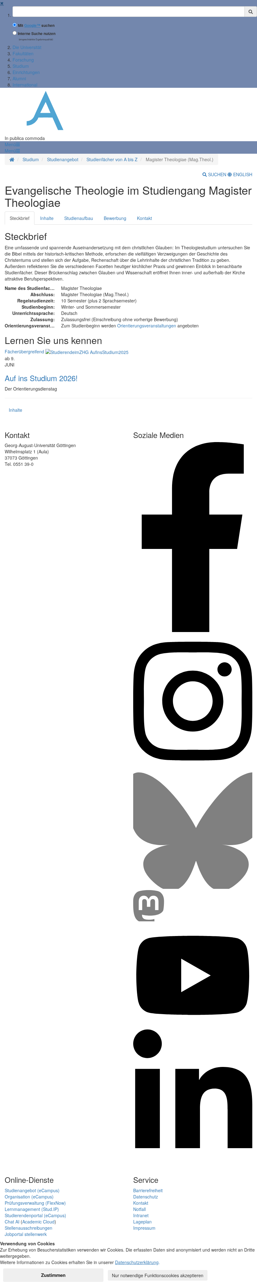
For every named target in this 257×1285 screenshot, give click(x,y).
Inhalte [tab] (47, 218)
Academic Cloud (38, 1221)
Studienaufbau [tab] (78, 218)
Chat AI (12, 1221)
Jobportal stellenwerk (26, 1234)
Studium (21, 66)
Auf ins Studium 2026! (41, 377)
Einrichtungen (26, 72)
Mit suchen (36, 25)
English (242, 174)
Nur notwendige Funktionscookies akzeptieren (157, 1275)
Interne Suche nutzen (36, 33)
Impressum (144, 1228)
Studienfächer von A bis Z (112, 159)
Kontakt (140, 1203)
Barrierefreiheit (148, 1190)
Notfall (139, 1209)
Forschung (23, 60)
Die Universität (27, 47)
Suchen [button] (217, 174)
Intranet (141, 1215)
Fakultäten (23, 53)
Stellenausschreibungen (28, 1228)
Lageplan (142, 1221)
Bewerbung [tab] (115, 218)
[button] (12, 144)
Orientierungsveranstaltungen (146, 325)
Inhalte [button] (15, 410)
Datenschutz (145, 1196)
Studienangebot (62, 159)
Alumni (19, 78)
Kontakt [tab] (144, 218)
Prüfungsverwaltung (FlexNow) (35, 1203)
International (25, 85)
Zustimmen (53, 1275)
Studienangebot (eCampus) (32, 1190)
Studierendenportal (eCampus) (35, 1215)
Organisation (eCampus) (29, 1196)
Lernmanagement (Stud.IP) (32, 1209)
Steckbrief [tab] (19, 218)
